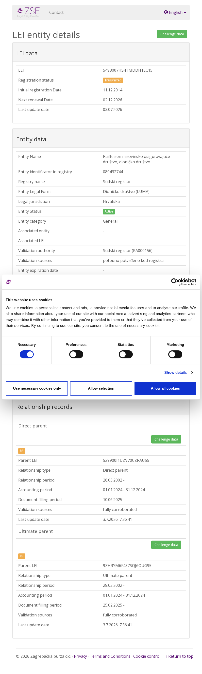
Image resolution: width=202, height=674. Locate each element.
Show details (175, 372)
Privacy (80, 656)
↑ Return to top (179, 656)
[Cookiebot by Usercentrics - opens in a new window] (174, 282)
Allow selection (101, 388)
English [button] (176, 12)
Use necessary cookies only (37, 388)
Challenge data (172, 34)
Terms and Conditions (110, 656)
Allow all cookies (165, 388)
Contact (56, 12)
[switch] (76, 354)
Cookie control (146, 656)
